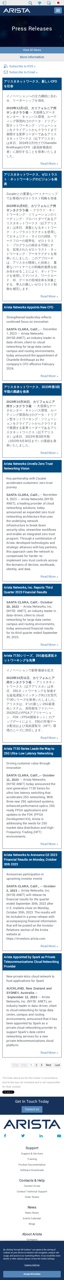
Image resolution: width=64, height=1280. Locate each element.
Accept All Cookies (32, 1274)
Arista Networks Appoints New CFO (28, 307)
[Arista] (16, 10)
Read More (48, 163)
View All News (32, 50)
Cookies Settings (32, 1265)
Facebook (5, 1136)
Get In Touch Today (32, 1102)
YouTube (59, 1136)
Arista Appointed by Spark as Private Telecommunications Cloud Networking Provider (31, 962)
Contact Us (32, 1109)
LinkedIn (41, 1136)
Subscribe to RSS (21, 66)
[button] (31, 3)
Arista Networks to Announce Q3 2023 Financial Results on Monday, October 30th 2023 (30, 859)
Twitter (23, 1136)
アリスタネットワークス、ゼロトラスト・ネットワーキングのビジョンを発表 (30, 179)
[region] (32, 1260)
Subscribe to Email (22, 72)
